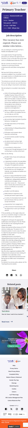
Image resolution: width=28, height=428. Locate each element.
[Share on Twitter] (16, 275)
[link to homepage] (8, 3)
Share (14, 270)
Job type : (7, 25)
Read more (5, 322)
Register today (14, 346)
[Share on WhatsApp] (21, 275)
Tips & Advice (5, 311)
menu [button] (24, 3)
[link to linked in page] (22, 409)
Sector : (6, 20)
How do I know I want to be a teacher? (12, 314)
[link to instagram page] (17, 409)
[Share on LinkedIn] (7, 275)
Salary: (5, 28)
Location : (7, 16)
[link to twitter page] (11, 409)
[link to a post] (14, 298)
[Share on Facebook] (11, 275)
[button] (17, 3)
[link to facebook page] (6, 409)
